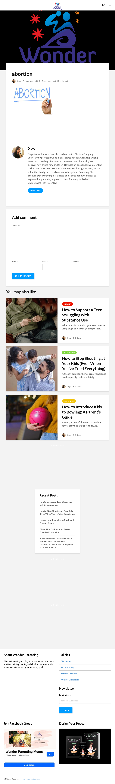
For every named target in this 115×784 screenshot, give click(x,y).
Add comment (50, 81)
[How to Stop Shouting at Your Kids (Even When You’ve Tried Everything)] (32, 368)
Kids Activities (69, 401)
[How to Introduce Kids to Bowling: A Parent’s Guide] (32, 417)
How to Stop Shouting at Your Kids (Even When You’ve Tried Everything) (83, 363)
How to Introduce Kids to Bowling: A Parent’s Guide (82, 412)
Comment (16, 225)
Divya (18, 81)
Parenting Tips (69, 353)
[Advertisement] (57, 129)
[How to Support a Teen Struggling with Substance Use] (32, 320)
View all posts (35, 191)
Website (76, 261)
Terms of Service (69, 673)
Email (45, 261)
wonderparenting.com (31, 779)
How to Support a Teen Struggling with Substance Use (82, 314)
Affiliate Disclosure (70, 679)
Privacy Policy (68, 667)
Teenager (67, 304)
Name (15, 261)
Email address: (65, 695)
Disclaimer (66, 661)
